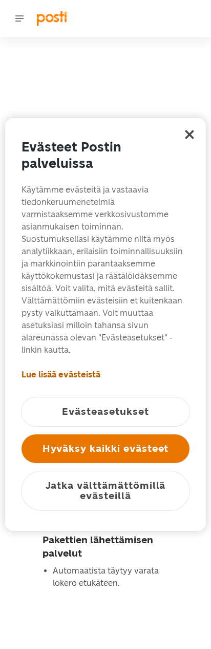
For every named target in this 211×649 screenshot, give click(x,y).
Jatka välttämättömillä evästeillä (106, 491)
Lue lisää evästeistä (61, 374)
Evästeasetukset (105, 411)
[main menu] (19, 18)
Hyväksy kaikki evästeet (106, 448)
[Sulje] (189, 134)
